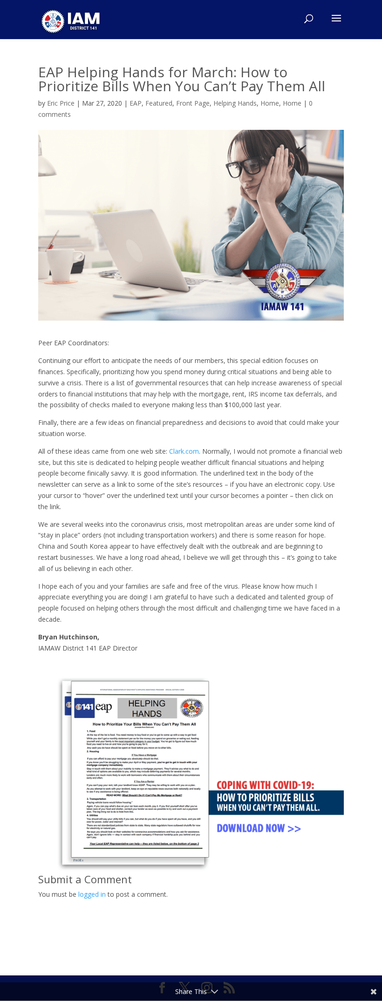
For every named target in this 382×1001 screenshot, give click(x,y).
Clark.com (184, 451)
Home (269, 103)
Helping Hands (235, 103)
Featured (158, 103)
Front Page (193, 103)
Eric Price (61, 103)
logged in (92, 894)
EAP (136, 103)
